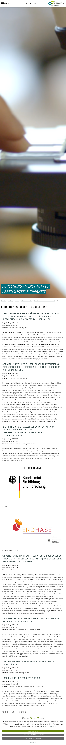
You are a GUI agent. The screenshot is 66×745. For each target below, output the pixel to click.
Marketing (41, 718)
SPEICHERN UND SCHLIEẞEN (33, 738)
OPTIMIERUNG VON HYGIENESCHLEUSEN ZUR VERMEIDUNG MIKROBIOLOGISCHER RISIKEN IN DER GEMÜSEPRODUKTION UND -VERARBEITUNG (31, 367)
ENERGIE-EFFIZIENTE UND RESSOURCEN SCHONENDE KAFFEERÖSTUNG (28, 663)
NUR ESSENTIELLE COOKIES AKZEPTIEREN (33, 734)
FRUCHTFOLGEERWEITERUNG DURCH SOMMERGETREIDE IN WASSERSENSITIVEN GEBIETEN (30, 620)
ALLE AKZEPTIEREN (33, 731)
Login (34, 3)
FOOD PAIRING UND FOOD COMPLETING (21, 678)
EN (26, 3)
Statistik (34, 718)
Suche (30, 3)
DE (23, 3)
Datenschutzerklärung (50, 726)
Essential (26, 718)
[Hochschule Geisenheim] (56, 3)
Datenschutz (33, 742)
